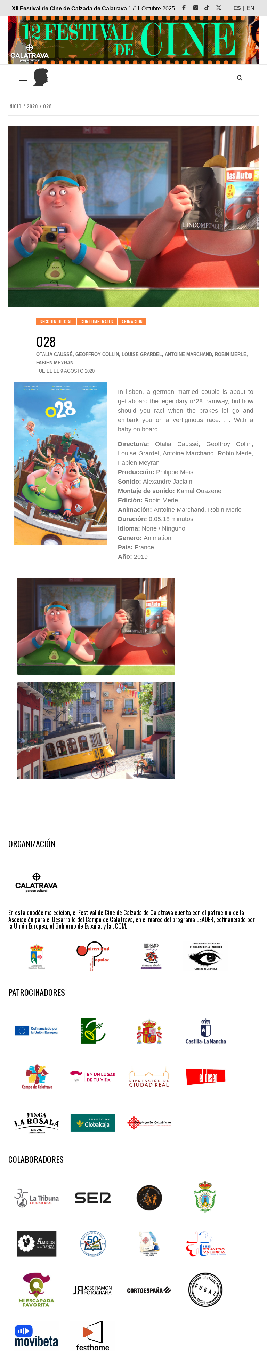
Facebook (189, 8)
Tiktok (211, 8)
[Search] (239, 77)
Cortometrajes (97, 321)
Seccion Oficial (56, 321)
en (250, 8)
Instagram (200, 8)
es (237, 8)
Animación (132, 321)
